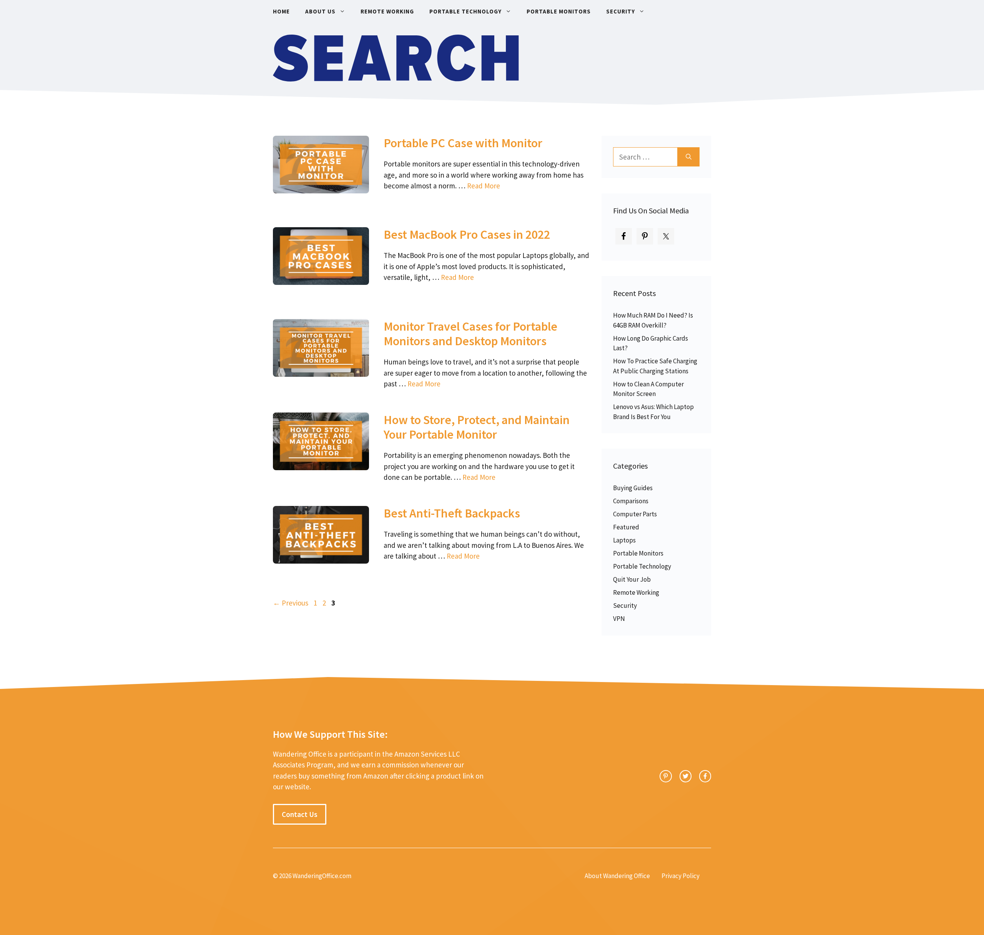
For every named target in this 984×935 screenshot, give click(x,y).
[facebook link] (705, 776)
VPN (619, 618)
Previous (290, 602)
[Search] (689, 157)
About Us (320, 11)
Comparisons (630, 501)
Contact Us (299, 814)
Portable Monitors (559, 11)
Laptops (624, 540)
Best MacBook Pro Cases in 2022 (467, 234)
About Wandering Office (617, 876)
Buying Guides (633, 488)
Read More (483, 185)
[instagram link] (666, 776)
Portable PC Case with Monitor (463, 143)
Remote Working (387, 11)
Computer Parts (635, 514)
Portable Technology (465, 11)
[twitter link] (685, 776)
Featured (626, 527)
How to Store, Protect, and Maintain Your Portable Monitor (477, 427)
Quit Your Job (632, 579)
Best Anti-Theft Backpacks (452, 513)
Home (281, 11)
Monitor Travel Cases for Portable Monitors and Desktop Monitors (470, 334)
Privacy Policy (681, 876)
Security (620, 11)
